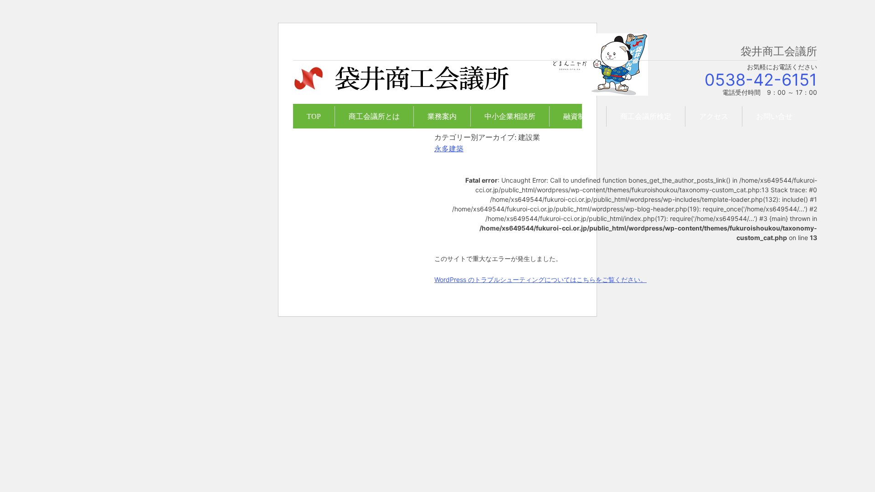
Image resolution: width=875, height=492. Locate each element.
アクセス (713, 116)
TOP (314, 116)
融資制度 (577, 116)
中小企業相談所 (509, 116)
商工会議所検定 (645, 116)
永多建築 (448, 149)
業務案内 (442, 116)
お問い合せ (774, 116)
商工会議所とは (374, 116)
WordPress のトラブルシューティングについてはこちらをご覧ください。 (540, 279)
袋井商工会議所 (401, 84)
